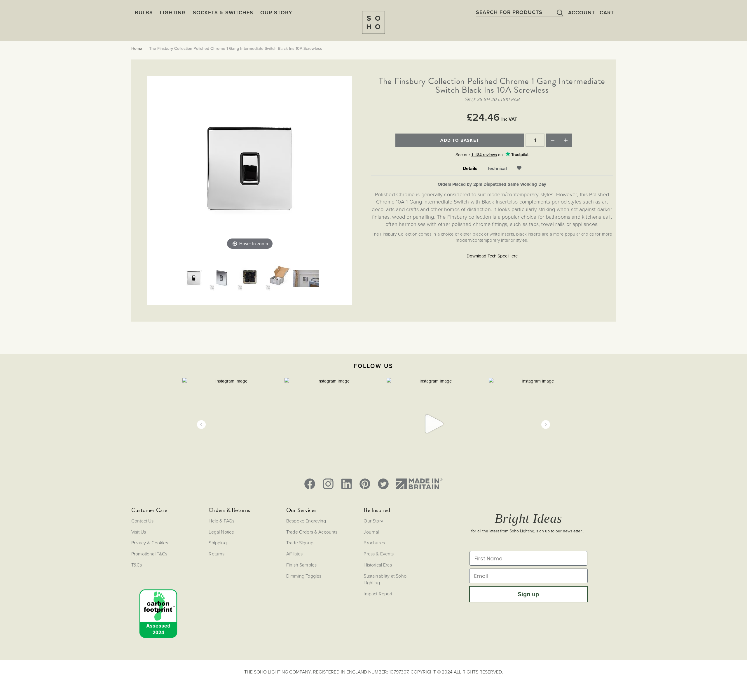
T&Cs (136, 565)
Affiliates (294, 553)
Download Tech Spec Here (492, 256)
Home (136, 48)
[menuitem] (276, 12)
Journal (371, 532)
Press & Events (379, 553)
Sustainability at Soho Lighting (385, 579)
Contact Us (142, 521)
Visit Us (138, 532)
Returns (216, 553)
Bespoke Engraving (306, 521)
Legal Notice (221, 532)
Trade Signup (299, 542)
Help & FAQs (221, 521)
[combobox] (519, 12)
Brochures (374, 542)
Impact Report (378, 593)
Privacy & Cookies (149, 542)
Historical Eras (378, 565)
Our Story (373, 521)
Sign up (528, 594)
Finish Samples (301, 565)
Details (470, 168)
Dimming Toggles (303, 576)
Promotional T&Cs (149, 553)
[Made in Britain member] (419, 483)
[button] (201, 424)
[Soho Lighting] (373, 22)
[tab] (470, 168)
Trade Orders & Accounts (312, 532)
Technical (497, 168)
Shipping (217, 542)
